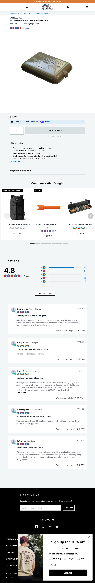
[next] (91, 216)
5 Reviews (26, 28)
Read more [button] (21, 392)
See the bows (57, 1)
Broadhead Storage (43, 13)
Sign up (67, 572)
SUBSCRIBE (69, 508)
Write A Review (45, 293)
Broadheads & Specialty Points (21, 13)
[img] (11, 28)
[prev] (7, 216)
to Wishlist (56, 136)
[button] (0, 215)
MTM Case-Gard (16, 18)
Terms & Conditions (13, 578)
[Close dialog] (89, 537)
